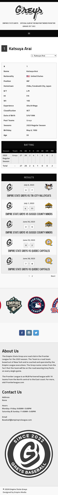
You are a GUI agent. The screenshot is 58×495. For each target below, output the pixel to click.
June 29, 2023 (29, 240)
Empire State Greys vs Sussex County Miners (29, 214)
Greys (29, 120)
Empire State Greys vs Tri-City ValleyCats (29, 195)
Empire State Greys (10, 23)
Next (53, 275)
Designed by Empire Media (14, 492)
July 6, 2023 (29, 184)
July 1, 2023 (29, 203)
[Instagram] (29, 333)
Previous (6, 275)
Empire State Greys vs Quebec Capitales (29, 251)
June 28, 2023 (29, 258)
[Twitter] (36, 333)
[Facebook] (22, 333)
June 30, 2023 (29, 221)
